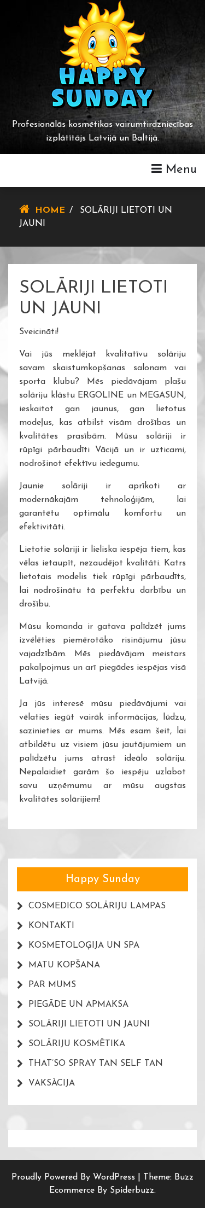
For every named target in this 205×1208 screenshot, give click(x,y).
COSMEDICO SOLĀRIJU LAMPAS (97, 906)
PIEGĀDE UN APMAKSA (78, 1004)
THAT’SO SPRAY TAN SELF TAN (95, 1063)
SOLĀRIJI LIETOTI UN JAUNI (89, 1024)
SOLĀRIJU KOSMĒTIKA (76, 1044)
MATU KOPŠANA (64, 965)
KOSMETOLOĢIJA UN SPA (83, 945)
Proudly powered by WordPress (74, 1177)
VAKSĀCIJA (51, 1083)
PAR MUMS (52, 985)
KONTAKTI (51, 925)
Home (50, 210)
